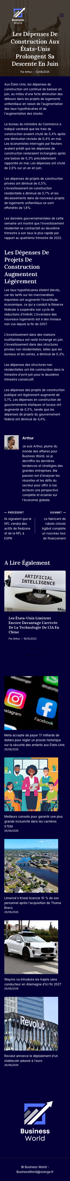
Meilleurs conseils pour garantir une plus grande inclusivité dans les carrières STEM (33, 821)
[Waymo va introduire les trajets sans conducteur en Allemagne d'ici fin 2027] (35, 947)
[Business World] (18, 16)
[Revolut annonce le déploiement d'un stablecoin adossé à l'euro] (35, 1024)
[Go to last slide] (9, 612)
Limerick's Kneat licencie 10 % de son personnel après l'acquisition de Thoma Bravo (32, 903)
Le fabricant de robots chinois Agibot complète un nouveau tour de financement (54, 525)
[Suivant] (60, 612)
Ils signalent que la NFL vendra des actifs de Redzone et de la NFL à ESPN (17, 525)
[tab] (28, 656)
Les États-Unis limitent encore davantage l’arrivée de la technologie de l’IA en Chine (34, 625)
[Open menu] (63, 15)
